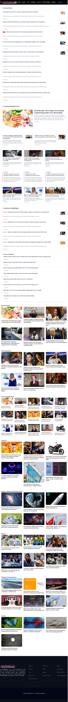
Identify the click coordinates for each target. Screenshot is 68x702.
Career (58, 665)
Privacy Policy (60, 669)
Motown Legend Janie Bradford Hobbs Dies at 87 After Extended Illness (33, 195)
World (24, 2)
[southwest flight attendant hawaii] (62, 24)
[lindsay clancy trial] (62, 34)
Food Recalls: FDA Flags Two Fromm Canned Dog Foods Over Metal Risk (20, 12)
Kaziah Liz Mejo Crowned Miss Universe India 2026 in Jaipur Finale (12, 195)
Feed (30, 672)
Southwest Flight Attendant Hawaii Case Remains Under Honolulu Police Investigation (24, 22)
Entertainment (46, 2)
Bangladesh (17, 2)
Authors (44, 672)
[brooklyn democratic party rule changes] (62, 54)
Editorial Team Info (61, 672)
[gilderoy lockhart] (62, 234)
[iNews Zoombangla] (8, 2)
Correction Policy (46, 675)
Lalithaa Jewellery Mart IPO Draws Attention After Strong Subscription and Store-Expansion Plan (26, 92)
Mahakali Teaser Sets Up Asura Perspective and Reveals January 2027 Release (22, 62)
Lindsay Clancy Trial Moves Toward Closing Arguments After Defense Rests (24, 32)
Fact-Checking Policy (61, 675)
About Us (31, 665)
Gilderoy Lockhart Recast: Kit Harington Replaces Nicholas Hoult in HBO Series (22, 72)
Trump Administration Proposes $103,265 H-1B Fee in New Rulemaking (54, 195)
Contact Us (45, 665)
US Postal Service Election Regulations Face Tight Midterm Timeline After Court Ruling (24, 42)
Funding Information (33, 678)
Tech (28, 2)
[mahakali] (62, 224)
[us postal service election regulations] (62, 44)
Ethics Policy (31, 675)
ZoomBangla (42, 693)
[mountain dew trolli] (62, 244)
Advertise (31, 669)
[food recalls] (62, 14)
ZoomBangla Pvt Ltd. (30, 693)
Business (33, 2)
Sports (39, 2)
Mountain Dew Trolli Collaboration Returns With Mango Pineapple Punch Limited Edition (24, 82)
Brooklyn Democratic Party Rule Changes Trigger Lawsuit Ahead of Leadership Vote (23, 52)
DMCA (44, 669)
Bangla (54, 2)
